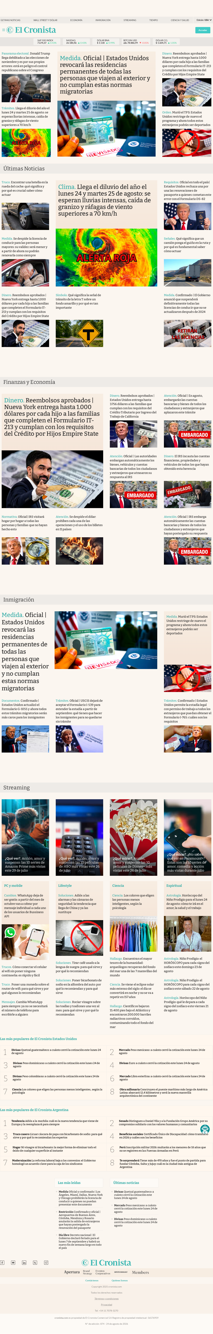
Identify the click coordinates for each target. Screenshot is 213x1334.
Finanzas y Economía (29, 382)
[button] (205, 1129)
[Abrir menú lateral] (4, 30)
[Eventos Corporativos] (103, 1272)
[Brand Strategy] (87, 1272)
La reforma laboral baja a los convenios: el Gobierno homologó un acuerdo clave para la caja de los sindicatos (54, 1162)
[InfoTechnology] (120, 1272)
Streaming (130, 20)
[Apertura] (72, 1272)
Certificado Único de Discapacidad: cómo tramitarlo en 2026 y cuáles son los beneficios (163, 1136)
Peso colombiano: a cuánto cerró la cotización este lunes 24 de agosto (56, 1078)
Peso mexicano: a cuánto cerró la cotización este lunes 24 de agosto (162, 1051)
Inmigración (103, 20)
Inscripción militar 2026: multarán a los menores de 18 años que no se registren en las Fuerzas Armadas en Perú (162, 1149)
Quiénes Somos (120, 1280)
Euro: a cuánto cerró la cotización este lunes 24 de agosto (159, 1063)
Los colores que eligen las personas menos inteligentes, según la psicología (57, 1091)
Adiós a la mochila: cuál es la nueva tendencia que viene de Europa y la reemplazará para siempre (54, 1122)
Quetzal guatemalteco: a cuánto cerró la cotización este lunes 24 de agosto (56, 1051)
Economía (76, 20)
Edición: (203, 20)
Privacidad (106, 1304)
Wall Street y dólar (45, 20)
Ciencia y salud (180, 20)
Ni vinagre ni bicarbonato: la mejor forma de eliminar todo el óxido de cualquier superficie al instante (54, 1149)
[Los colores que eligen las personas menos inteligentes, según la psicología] (133, 934)
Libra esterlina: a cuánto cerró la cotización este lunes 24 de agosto (162, 1078)
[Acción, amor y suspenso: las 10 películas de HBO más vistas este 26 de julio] (79, 837)
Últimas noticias (10, 20)
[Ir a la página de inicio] (31, 30)
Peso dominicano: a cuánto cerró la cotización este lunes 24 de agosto (56, 1065)
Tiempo (153, 20)
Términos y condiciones (107, 1298)
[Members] (140, 1272)
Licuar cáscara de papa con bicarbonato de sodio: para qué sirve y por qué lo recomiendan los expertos (57, 1136)
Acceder (203, 30)
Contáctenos (91, 1280)
